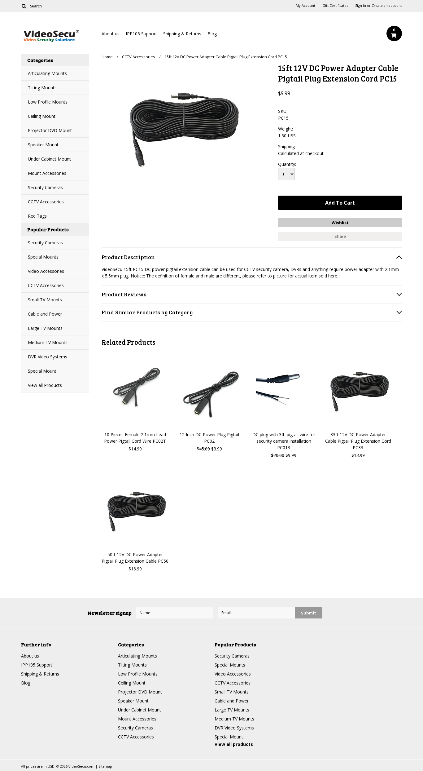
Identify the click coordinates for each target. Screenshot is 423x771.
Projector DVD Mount (50, 130)
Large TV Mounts (45, 328)
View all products (234, 744)
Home (107, 57)
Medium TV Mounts (48, 342)
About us (111, 34)
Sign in (360, 5)
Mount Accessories (47, 173)
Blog (212, 34)
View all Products (45, 385)
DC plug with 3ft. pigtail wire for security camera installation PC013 (283, 441)
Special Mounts (43, 257)
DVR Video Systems (47, 357)
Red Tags (37, 216)
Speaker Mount (43, 145)
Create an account (387, 5)
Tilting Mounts (42, 88)
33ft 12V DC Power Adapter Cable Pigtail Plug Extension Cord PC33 (358, 441)
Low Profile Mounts (48, 102)
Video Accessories (46, 271)
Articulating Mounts (47, 73)
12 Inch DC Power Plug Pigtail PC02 (209, 438)
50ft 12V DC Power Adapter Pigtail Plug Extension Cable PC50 (135, 558)
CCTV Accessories (46, 202)
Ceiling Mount (41, 116)
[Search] (23, 6)
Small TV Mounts (45, 300)
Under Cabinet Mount (49, 159)
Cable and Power (45, 314)
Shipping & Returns (182, 34)
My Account (305, 5)
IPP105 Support (141, 34)
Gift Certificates (335, 5)
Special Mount (42, 371)
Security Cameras (45, 187)
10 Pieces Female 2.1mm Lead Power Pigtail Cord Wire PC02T (135, 438)
